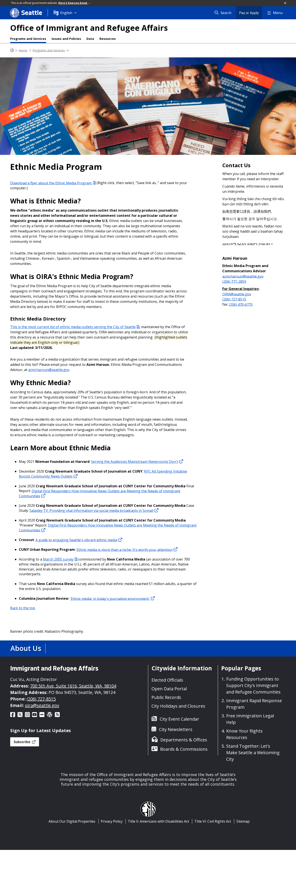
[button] (285, 3)
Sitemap (243, 821)
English (66, 12)
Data (90, 39)
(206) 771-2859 (234, 281)
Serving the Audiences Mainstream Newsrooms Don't (134, 461)
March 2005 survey (58, 559)
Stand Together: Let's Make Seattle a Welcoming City (253, 752)
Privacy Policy (111, 821)
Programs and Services (28, 39)
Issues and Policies (66, 39)
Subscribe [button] (22, 741)
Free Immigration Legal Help (250, 719)
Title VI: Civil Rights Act (212, 821)
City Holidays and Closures (178, 706)
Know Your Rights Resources (244, 734)
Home (23, 50)
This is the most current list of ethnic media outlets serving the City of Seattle (73, 326)
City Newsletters (175, 729)
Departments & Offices (183, 740)
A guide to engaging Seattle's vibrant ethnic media (76, 539)
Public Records (166, 697)
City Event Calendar (179, 719)
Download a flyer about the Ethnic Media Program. (51, 182)
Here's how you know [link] (73, 3)
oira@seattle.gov (42, 705)
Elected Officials (167, 680)
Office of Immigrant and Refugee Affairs (89, 28)
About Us (25, 648)
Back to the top (22, 608)
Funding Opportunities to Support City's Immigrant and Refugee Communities (253, 685)
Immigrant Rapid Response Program (254, 704)
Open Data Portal (169, 689)
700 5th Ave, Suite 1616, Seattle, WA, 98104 (73, 686)
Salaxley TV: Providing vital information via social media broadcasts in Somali (91, 510)
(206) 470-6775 (241, 304)
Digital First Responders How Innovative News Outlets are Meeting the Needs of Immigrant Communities (99, 493)
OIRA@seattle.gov (236, 294)
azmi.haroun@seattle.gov (48, 369)
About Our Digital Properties (72, 821)
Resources (107, 39)
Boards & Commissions (184, 749)
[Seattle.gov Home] (12, 50)
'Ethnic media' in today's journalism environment (110, 598)
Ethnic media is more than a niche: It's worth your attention (124, 549)
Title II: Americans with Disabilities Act (158, 821)
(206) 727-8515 (234, 299)
